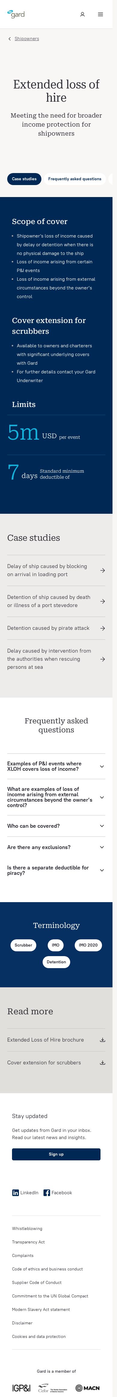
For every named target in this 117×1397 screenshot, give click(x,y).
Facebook (62, 1192)
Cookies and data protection (39, 1336)
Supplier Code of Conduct (37, 1282)
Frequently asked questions (74, 178)
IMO (55, 945)
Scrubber (23, 945)
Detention (56, 962)
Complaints (23, 1255)
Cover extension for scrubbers (44, 1062)
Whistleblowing (27, 1228)
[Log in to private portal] (82, 14)
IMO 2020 (88, 945)
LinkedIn (29, 1192)
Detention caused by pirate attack (48, 628)
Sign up (56, 1154)
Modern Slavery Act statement (41, 1309)
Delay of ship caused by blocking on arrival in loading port (47, 570)
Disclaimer (22, 1323)
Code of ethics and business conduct (47, 1269)
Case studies (24, 178)
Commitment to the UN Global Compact (50, 1296)
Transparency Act (28, 1242)
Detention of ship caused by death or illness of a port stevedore (48, 601)
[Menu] (100, 14)
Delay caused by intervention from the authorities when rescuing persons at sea (49, 659)
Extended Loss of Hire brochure (45, 1040)
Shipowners (27, 38)
